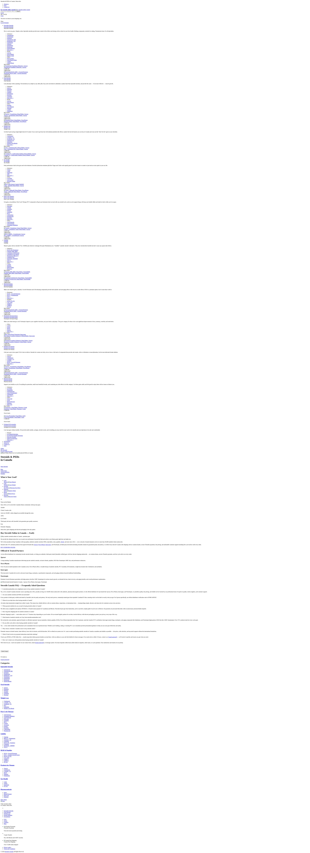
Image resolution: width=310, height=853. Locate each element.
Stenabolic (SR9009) (12, 258)
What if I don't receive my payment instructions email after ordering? (20, 634)
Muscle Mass (10, 58)
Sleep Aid (9, 398)
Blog (5, 823)
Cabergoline (10, 215)
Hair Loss (9, 404)
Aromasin (9, 212)
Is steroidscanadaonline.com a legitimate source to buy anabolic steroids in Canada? (24, 589)
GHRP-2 (9, 304)
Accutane (9, 388)
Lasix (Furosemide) (12, 393)
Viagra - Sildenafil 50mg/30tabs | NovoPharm (15, 191)
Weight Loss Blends (12, 143)
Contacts (6, 822)
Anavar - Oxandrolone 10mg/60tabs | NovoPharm (16, 368)
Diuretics (9, 403)
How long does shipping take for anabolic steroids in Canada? (18, 611)
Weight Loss (7, 126)
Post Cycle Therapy (9, 196)
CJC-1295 (9, 302)
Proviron (9, 95)
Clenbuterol (10, 136)
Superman (9, 172)
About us (6, 4)
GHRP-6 (9, 305)
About (5, 821)
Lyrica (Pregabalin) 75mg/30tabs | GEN (14, 417)
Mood (8, 328)
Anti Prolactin (10, 222)
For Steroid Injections (12, 434)
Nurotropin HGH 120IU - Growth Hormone (15, 73)
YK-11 (9, 260)
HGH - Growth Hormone (13, 293)
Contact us (6, 7)
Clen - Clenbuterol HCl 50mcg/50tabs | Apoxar (16, 149)
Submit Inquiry (4, 651)
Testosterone (10, 35)
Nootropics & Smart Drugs (11, 316)
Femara (9, 210)
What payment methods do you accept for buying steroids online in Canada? (22, 606)
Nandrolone (10, 36)
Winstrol (9, 44)
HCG (8, 213)
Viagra (8, 169)
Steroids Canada (9, 851)
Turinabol (9, 96)
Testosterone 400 (11, 39)
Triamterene (10, 394)
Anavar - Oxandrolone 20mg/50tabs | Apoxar (15, 115)
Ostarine (6, 737)
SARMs (6, 240)
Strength (9, 108)
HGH (62, 542)
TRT (8, 174)
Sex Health (7, 159)
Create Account (8, 451)
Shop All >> (10, 50)
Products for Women (9, 346)
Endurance (10, 111)
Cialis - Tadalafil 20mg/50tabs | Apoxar (14, 185)
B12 (5, 705)
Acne (8, 400)
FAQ (5, 5)
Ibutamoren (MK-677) (12, 256)
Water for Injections (12, 438)
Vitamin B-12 (10, 140)
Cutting (9, 61)
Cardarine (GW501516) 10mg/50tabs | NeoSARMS (17, 279)
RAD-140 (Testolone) (12, 250)
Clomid (9, 207)
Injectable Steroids (8, 25)
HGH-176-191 (11, 301)
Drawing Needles (11, 437)
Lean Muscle (10, 106)
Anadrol (9, 92)
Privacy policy (7, 847)
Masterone (9, 47)
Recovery (9, 269)
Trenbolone (10, 42)
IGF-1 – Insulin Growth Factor (12, 755)
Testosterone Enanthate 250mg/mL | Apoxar (15, 67)
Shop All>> (10, 144)
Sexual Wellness (8, 815)
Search (18, 11)
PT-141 (9, 307)
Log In (2, 451)
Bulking (9, 105)
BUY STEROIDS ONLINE (8, 547)
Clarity (9, 325)
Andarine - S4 (7, 740)
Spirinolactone (10, 391)
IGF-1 (8, 296)
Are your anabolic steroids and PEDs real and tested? (16, 594)
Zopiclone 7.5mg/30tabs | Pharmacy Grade (15, 409)
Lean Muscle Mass (12, 60)
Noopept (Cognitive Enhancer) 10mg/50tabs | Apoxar (17, 342)
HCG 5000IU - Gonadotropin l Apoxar (14, 235)
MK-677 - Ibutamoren (9, 738)
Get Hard (9, 178)
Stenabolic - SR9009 (9, 745)
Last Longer (10, 180)
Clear (2, 15)
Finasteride (10, 390)
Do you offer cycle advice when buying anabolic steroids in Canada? (20, 623)
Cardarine (6, 744)
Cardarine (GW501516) (13, 253)
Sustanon (9, 38)
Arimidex (9, 209)
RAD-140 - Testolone (9, 742)
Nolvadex (9, 206)
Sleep (5, 792)
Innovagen (48, 544)
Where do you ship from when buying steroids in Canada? (17, 600)
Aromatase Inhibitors (12, 225)
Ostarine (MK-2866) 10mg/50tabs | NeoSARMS (16, 273)
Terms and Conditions (9, 849)
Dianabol (9, 89)
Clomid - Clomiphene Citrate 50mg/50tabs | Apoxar (17, 229)
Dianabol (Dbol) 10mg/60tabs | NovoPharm (15, 121)
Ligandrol (6, 741)
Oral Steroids (7, 78)
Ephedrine (9, 142)
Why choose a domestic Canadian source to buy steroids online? (19, 628)
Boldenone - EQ (11, 41)
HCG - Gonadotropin (12, 295)
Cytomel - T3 (10, 137)
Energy (9, 330)
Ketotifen (9, 218)
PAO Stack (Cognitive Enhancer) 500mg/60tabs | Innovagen (19, 336)
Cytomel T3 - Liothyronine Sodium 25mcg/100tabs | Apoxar (19, 155)
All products (7, 816)
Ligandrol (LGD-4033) (13, 254)
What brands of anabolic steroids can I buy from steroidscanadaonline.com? (22, 617)
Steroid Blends (11, 48)
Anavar (9, 88)
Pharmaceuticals (8, 378)
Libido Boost (10, 63)
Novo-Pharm (10, 54)
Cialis (8, 171)
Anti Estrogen (10, 223)
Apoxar (9, 52)
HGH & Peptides (8, 284)
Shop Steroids (4, 466)
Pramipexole (10, 216)
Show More (4, 799)
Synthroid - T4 (11, 139)
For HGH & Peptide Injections (15, 435)
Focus (8, 327)
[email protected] (112, 637)
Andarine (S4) (10, 257)
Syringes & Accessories (10, 424)
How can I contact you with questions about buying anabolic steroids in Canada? (23, 640)
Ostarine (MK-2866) (12, 251)
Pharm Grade (10, 55)
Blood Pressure (11, 401)
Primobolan (10, 45)
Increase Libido (11, 181)
